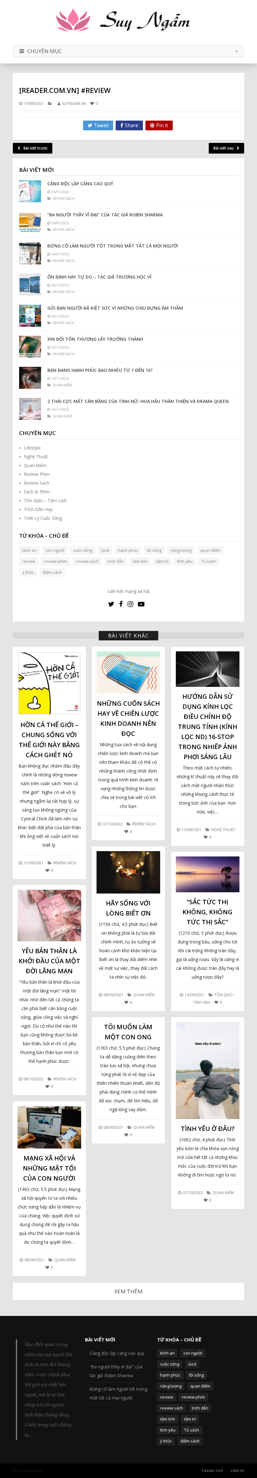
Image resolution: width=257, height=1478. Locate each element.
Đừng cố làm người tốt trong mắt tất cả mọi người (112, 246)
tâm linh (140, 561)
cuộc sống (82, 550)
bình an (29, 550)
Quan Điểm (35, 465)
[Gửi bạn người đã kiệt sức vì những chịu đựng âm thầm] (30, 316)
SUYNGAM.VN (74, 103)
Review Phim (37, 474)
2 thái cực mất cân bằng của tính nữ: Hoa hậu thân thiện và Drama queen (138, 401)
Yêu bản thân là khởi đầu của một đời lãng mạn (49, 961)
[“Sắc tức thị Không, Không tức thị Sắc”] (207, 874)
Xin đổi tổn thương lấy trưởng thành (95, 339)
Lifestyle (32, 448)
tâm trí (162, 561)
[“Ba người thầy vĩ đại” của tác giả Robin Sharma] (30, 222)
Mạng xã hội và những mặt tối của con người (49, 1168)
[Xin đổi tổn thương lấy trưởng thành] (30, 347)
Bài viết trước (36, 148)
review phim (55, 561)
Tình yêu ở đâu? (207, 1128)
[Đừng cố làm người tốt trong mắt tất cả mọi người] (30, 253)
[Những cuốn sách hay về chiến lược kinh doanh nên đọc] (128, 672)
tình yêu (184, 561)
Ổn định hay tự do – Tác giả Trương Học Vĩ (99, 277)
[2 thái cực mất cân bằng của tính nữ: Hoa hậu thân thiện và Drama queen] (30, 409)
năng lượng (180, 550)
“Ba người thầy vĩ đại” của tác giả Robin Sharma (105, 215)
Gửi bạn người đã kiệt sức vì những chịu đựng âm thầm (115, 308)
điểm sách (52, 572)
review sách (87, 561)
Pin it (162, 125)
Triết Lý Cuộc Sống (43, 518)
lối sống (154, 550)
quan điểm (210, 550)
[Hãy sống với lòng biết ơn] (128, 872)
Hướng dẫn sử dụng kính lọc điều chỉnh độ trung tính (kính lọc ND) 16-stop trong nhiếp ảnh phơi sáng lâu (207, 726)
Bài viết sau (223, 148)
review (28, 561)
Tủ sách (208, 561)
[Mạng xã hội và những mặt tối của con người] (49, 1127)
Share (131, 125)
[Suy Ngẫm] (128, 21)
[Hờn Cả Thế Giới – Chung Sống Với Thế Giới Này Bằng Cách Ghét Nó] (49, 683)
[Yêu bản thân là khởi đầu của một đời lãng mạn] (49, 915)
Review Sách (36, 483)
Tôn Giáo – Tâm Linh (45, 500)
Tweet (101, 125)
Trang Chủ (212, 1470)
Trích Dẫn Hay (38, 509)
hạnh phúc (128, 550)
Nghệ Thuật (36, 456)
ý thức (28, 572)
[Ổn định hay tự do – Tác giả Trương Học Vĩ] (30, 285)
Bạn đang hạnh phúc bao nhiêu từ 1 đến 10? (100, 370)
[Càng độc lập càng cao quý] (30, 191)
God (105, 550)
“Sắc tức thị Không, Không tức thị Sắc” (207, 912)
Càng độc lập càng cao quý (80, 184)
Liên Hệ (237, 1470)
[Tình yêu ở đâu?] (207, 1070)
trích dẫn (116, 561)
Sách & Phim (37, 492)
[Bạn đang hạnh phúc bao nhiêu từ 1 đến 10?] (30, 378)
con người (54, 550)
